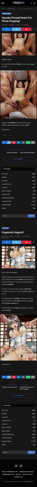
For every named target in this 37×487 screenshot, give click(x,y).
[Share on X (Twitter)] (16, 29)
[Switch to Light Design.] (31, 3)
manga (11, 370)
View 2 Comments (18, 395)
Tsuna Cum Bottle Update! (27, 152)
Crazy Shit (5, 180)
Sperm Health (6, 194)
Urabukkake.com (28, 481)
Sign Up (18, 474)
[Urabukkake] (18, 3)
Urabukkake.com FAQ (26, 471)
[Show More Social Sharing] (33, 29)
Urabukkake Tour (8, 474)
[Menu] (3, 3)
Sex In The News (6, 191)
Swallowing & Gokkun (8, 198)
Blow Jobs (5, 173)
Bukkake (4, 177)
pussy (10, 135)
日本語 (4, 208)
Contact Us (18, 477)
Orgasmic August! (11, 152)
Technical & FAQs (7, 201)
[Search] (34, 3)
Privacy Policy (28, 474)
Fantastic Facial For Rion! (9, 387)
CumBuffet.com (6, 184)
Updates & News (7, 13)
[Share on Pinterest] (26, 29)
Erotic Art (4, 187)
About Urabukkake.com (10, 471)
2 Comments (26, 236)
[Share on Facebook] (6, 29)
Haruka (5, 135)
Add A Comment (18, 159)
